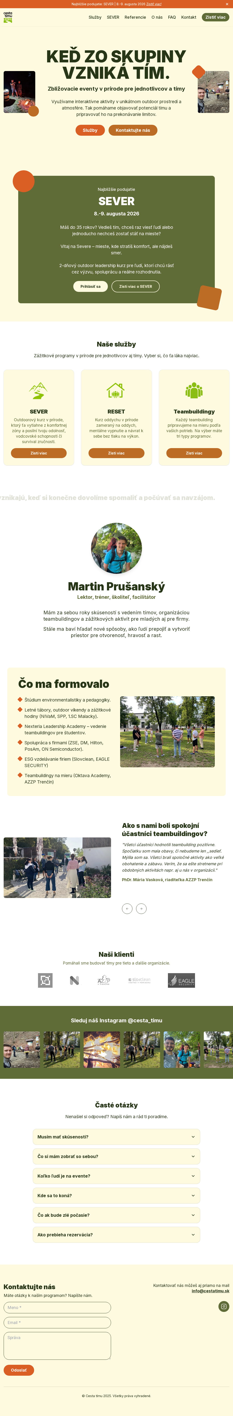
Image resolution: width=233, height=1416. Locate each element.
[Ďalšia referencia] (141, 908)
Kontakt (188, 17)
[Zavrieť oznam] (227, 4)
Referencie (135, 17)
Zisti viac (38, 453)
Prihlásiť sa (91, 286)
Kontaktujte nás (133, 130)
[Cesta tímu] (8, 17)
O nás (157, 17)
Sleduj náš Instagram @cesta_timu (116, 1020)
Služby (95, 17)
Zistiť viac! (154, 4)
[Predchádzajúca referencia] (127, 908)
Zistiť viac (215, 17)
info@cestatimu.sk (210, 1290)
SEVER (113, 17)
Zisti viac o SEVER (135, 286)
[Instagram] (223, 1306)
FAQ (172, 17)
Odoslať (19, 1370)
